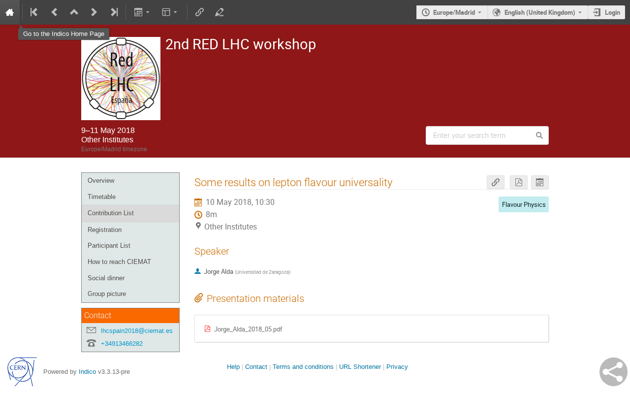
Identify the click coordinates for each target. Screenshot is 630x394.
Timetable (102, 196)
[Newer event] (94, 12)
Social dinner (106, 278)
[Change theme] (171, 12)
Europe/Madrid (454, 12)
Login (612, 12)
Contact (256, 366)
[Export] (142, 12)
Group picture (107, 293)
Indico (87, 371)
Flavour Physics (524, 204)
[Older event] (54, 12)
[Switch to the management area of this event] (219, 12)
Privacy (397, 366)
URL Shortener (360, 366)
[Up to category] (74, 12)
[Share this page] (613, 372)
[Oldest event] (35, 12)
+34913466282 (122, 343)
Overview (101, 180)
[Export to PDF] (519, 182)
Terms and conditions (303, 366)
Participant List (109, 245)
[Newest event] (113, 12)
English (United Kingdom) (539, 12)
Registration (105, 229)
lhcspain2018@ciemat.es (137, 331)
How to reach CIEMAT (119, 261)
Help (233, 366)
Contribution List (111, 213)
